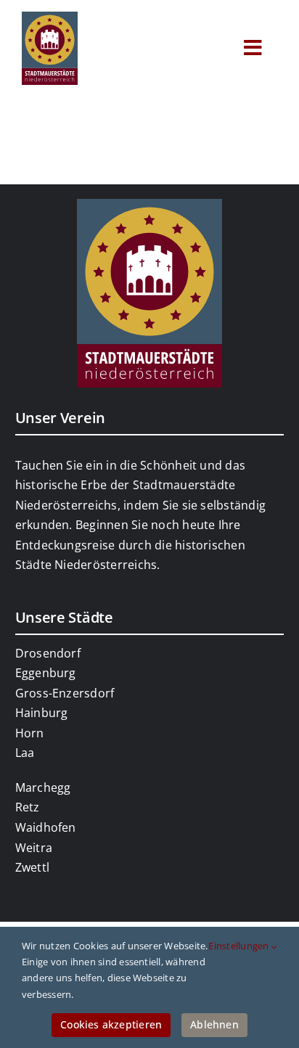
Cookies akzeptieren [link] (111, 1024)
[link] (50, 17)
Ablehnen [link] (214, 1024)
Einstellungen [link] (239, 945)
